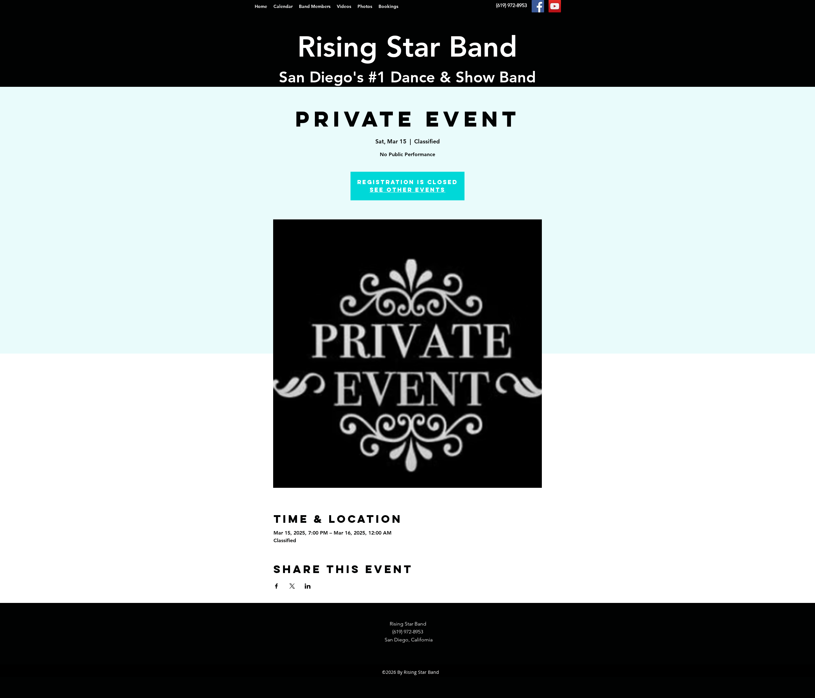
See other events (407, 189)
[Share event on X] (292, 586)
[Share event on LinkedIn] (308, 586)
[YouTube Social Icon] (555, 6)
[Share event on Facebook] (276, 586)
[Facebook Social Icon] (538, 6)
